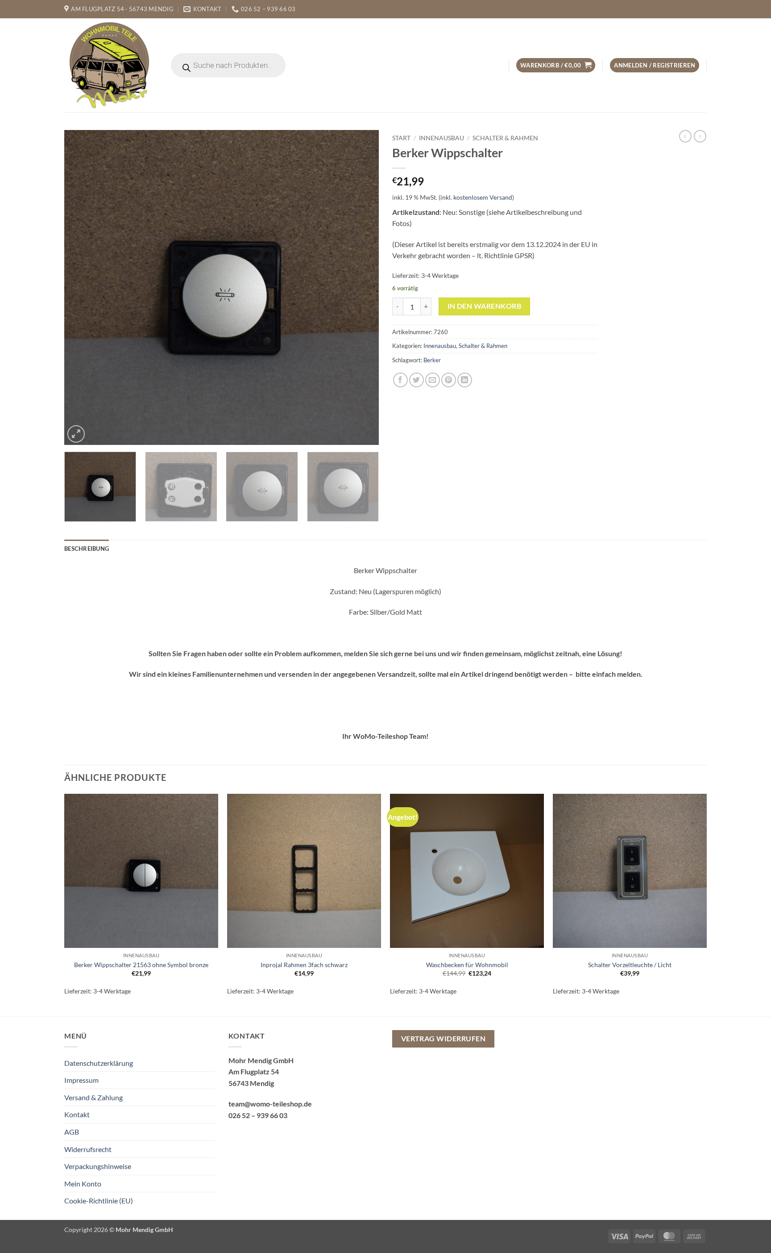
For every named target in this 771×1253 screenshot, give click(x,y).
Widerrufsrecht (88, 1149)
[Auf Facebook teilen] (400, 380)
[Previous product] (700, 136)
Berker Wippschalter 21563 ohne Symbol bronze (141, 964)
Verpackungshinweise (97, 1166)
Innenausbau (441, 138)
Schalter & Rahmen (505, 138)
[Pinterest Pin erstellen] (448, 380)
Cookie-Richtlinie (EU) (98, 1200)
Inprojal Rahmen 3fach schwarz (304, 964)
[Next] (361, 287)
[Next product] (685, 136)
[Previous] (82, 287)
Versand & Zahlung (93, 1097)
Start (401, 138)
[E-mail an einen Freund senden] (432, 380)
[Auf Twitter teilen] (416, 380)
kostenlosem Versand (482, 197)
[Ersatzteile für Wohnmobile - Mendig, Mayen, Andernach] (109, 65)
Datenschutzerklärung (98, 1063)
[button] (555, 65)
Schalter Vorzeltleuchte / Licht (630, 964)
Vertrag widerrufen (443, 1039)
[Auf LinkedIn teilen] (464, 380)
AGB (71, 1131)
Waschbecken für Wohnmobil (467, 964)
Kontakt (77, 1114)
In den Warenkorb (484, 306)
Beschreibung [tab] (86, 548)
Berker (432, 360)
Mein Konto (82, 1183)
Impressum (81, 1080)
